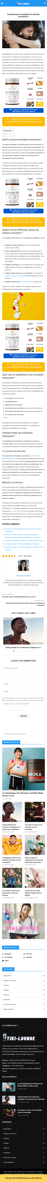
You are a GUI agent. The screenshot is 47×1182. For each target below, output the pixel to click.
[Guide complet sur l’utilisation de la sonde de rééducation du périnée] (35, 845)
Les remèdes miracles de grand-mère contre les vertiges (11, 893)
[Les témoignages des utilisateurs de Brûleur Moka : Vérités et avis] (23, 769)
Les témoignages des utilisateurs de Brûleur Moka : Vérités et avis (23, 794)
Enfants (24, 985)
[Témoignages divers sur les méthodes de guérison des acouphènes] (12, 845)
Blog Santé (24, 976)
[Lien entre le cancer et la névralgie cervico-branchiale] (35, 812)
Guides (24, 990)
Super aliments (24, 1009)
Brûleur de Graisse (24, 980)
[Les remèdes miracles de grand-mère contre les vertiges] (12, 878)
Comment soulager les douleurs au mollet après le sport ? (24, 540)
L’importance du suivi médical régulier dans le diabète (33, 893)
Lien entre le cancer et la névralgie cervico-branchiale (33, 827)
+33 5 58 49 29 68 (17, 1066)
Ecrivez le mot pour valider (17, 704)
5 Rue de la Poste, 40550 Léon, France (22, 1060)
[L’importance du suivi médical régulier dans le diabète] (35, 878)
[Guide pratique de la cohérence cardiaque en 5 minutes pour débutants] (23, 630)
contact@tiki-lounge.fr (15, 1063)
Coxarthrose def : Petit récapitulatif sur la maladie (22, 544)
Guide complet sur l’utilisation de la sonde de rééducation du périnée (34, 860)
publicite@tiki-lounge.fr (32, 1063)
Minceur (24, 995)
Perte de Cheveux (24, 1004)
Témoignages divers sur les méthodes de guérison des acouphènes (11, 860)
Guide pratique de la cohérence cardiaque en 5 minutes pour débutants (11, 827)
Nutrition (24, 999)
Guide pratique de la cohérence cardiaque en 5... (23, 647)
